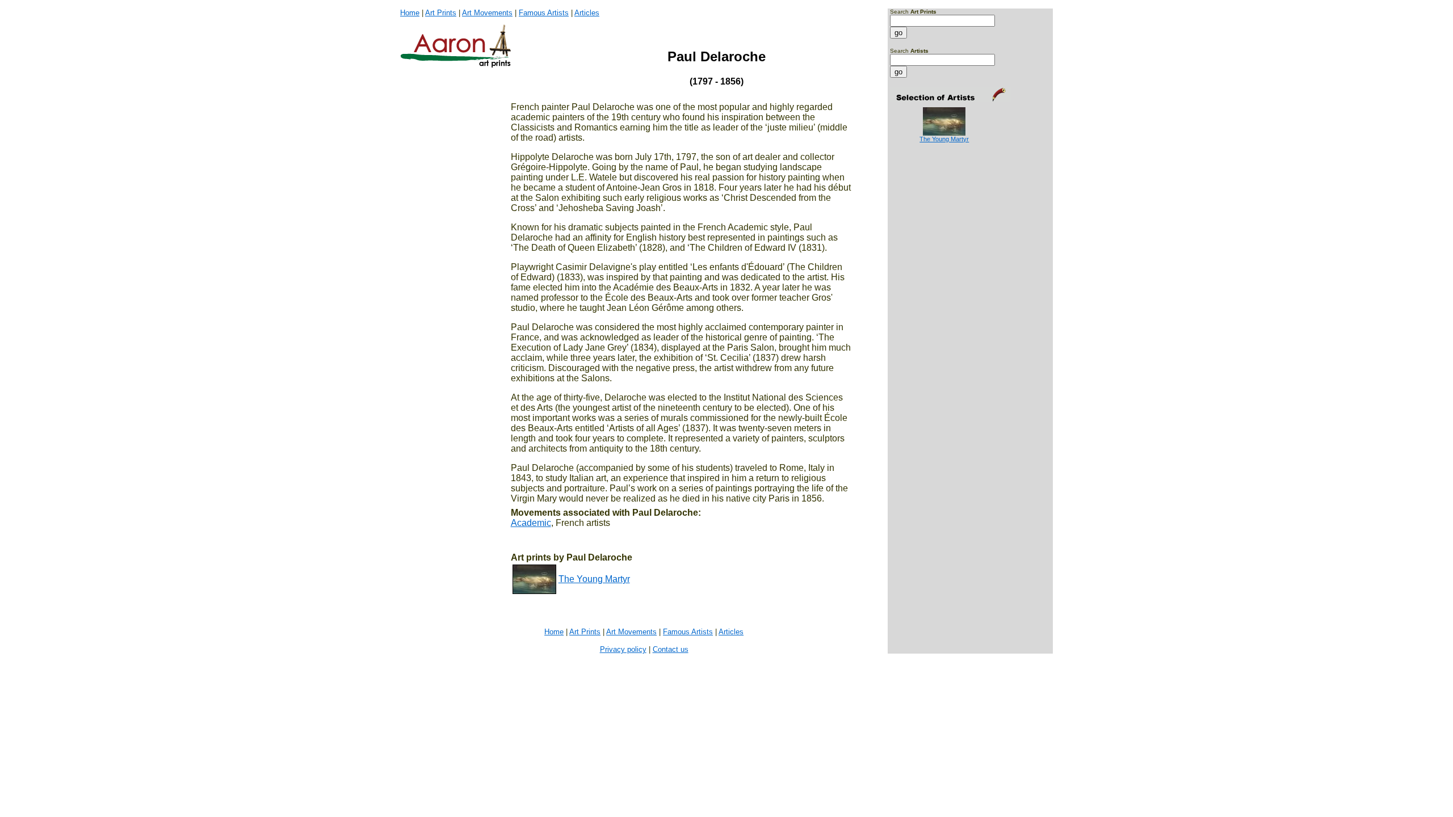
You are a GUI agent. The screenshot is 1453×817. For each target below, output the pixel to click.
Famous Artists (544, 13)
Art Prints (440, 13)
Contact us (670, 649)
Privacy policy (623, 649)
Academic (531, 523)
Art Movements (487, 13)
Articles (586, 13)
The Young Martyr (594, 579)
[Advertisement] (925, 188)
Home (409, 13)
